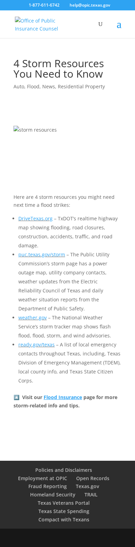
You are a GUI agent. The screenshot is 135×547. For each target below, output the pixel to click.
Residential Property (81, 86)
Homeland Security (52, 494)
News (48, 86)
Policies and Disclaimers (63, 470)
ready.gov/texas (36, 344)
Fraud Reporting (47, 486)
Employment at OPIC (42, 478)
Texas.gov (87, 486)
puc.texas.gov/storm (41, 254)
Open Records (92, 478)
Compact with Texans (63, 519)
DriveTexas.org (35, 218)
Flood (33, 86)
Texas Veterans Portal (64, 503)
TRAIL (91, 494)
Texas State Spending (63, 511)
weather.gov (32, 317)
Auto (19, 86)
